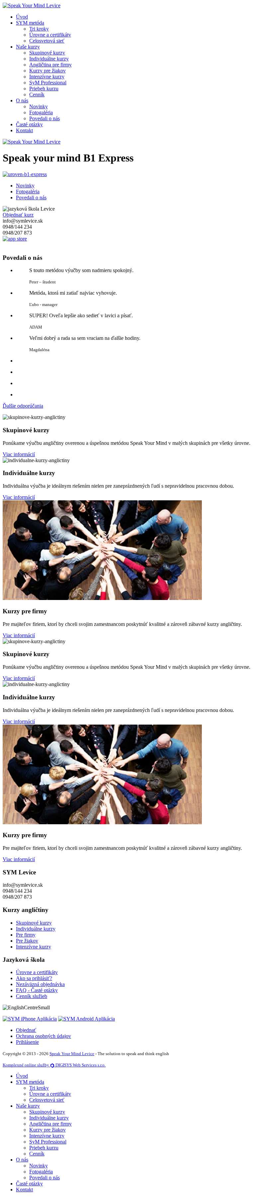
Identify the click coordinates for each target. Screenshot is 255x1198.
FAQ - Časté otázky (37, 990)
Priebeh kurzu (43, 88)
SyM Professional (47, 82)
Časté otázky (29, 124)
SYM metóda (30, 23)
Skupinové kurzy (47, 52)
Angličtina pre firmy (50, 64)
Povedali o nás (44, 118)
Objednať (26, 1030)
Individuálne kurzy (49, 58)
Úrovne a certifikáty (50, 35)
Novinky (38, 106)
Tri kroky (39, 29)
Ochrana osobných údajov (43, 1036)
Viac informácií (19, 454)
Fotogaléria (41, 112)
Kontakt (24, 130)
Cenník (36, 94)
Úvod (22, 17)
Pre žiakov (27, 941)
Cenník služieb (31, 996)
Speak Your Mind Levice (71, 1053)
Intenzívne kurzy (46, 76)
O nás (22, 100)
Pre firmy (26, 935)
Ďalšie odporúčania (23, 406)
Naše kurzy (28, 47)
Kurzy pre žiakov (47, 70)
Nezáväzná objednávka (40, 984)
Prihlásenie (27, 1042)
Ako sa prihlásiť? (34, 978)
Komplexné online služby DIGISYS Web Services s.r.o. (54, 1064)
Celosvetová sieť (46, 41)
